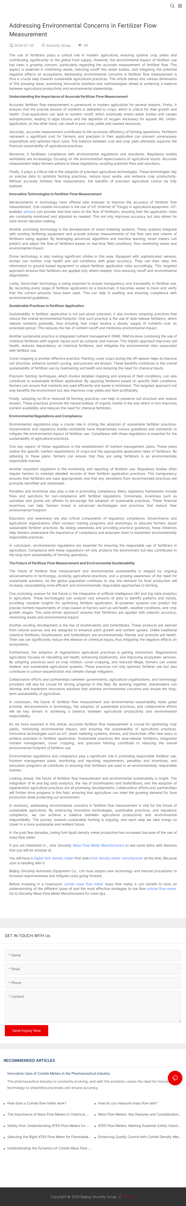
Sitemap (129, 1197)
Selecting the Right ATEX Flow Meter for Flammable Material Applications (49, 1137)
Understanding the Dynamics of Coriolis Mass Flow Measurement (49, 1148)
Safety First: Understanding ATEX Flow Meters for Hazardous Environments (49, 1126)
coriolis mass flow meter (84, 884)
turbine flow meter (161, 888)
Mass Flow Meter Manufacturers (98, 845)
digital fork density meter (54, 858)
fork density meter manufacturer (117, 858)
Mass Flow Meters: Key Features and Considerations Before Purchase (140, 1114)
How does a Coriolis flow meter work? (36, 1103)
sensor (28, 211)
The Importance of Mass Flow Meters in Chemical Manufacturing (49, 1114)
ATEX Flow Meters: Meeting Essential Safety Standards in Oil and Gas (140, 1126)
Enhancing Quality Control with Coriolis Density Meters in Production (140, 1137)
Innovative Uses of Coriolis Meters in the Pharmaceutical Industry (58, 1073)
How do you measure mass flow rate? (127, 1103)
